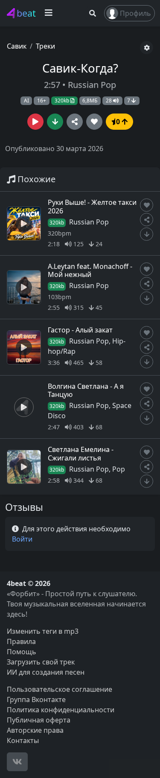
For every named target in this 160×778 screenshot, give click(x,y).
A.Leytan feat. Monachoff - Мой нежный (90, 270)
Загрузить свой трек (41, 662)
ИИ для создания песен (45, 672)
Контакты (23, 740)
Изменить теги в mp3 (43, 631)
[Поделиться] (75, 122)
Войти (22, 539)
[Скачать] (55, 122)
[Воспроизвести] (35, 122)
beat (26, 13)
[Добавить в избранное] (146, 205)
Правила (21, 641)
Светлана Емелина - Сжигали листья (80, 453)
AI (26, 100)
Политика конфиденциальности (60, 709)
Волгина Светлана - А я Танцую (86, 390)
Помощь (21, 651)
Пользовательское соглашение (59, 689)
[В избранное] (94, 122)
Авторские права (35, 730)
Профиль (135, 13)
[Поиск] (92, 13)
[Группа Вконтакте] (17, 761)
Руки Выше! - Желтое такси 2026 (92, 206)
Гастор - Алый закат (80, 330)
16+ (41, 100)
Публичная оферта (38, 720)
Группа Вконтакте (36, 699)
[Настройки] (146, 47)
